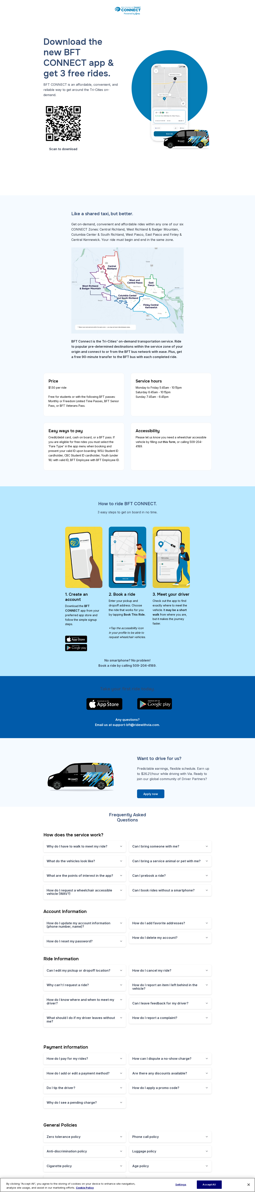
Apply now (150, 794)
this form (169, 442)
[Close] (248, 1184)
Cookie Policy (85, 1187)
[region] (127, 1185)
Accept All (209, 1184)
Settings (180, 1184)
